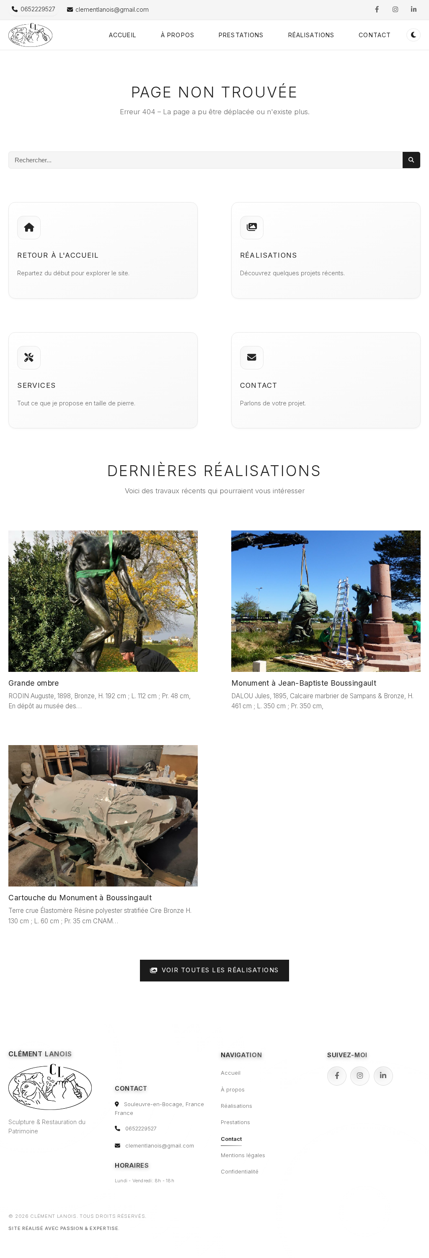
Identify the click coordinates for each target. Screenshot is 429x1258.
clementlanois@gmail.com (159, 1146)
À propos (177, 34)
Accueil (123, 34)
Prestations (241, 34)
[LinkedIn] (383, 1076)
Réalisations (311, 34)
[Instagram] (360, 1076)
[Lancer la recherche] (411, 160)
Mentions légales (243, 1155)
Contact (375, 34)
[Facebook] (336, 1076)
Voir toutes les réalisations (220, 970)
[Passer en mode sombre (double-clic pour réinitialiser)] (413, 34)
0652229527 (141, 1128)
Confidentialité (239, 1171)
